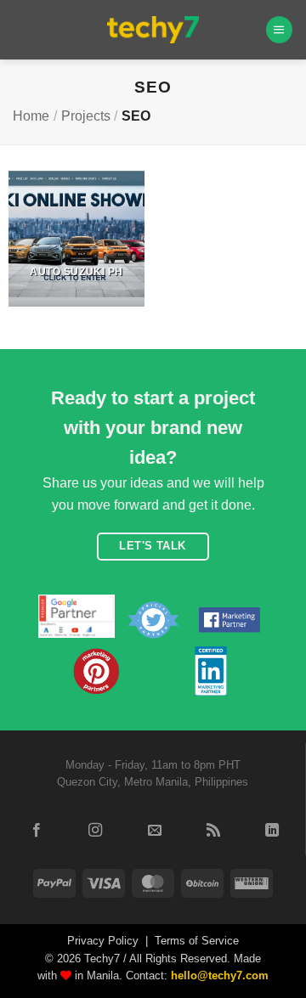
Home (31, 116)
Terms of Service (197, 940)
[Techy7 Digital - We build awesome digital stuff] (153, 30)
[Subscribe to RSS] (213, 830)
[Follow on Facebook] (36, 830)
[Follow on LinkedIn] (272, 830)
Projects (85, 116)
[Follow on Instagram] (95, 830)
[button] (279, 29)
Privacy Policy (103, 940)
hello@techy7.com (220, 975)
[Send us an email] (154, 830)
